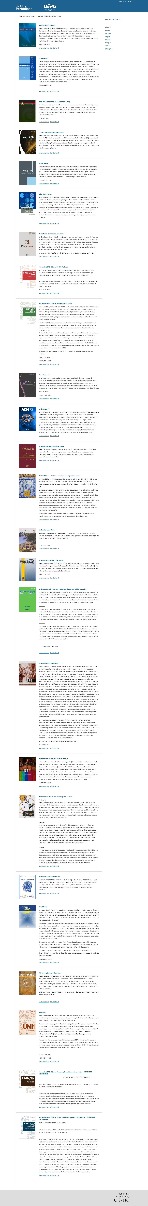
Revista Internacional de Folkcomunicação (53, 759)
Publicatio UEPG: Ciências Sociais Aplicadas (54, 267)
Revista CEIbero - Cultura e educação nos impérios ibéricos (59, 476)
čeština (107, 31)
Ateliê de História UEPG (47, 25)
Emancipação (43, 58)
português (108, 49)
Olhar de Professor (45, 194)
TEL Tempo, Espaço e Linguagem (50, 973)
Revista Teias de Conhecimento (49, 876)
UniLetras (42, 1012)
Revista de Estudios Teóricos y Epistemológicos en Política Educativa (62, 589)
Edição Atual (54, 48)
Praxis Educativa (44, 375)
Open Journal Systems (112, 19)
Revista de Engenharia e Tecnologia (51, 560)
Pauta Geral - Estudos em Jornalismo (51, 234)
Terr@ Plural (43, 907)
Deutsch (108, 34)
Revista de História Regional (48, 663)
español (108, 40)
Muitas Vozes (43, 163)
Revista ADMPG (44, 409)
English (107, 37)
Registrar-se (122, 1)
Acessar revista (44, 48)
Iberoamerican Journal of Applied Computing (54, 102)
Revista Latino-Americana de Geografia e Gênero (56, 797)
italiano (107, 46)
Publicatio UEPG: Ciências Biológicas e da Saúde (55, 303)
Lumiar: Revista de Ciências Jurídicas (51, 132)
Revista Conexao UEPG (46, 530)
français (108, 43)
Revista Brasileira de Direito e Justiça (51, 446)
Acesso (130, 1)
